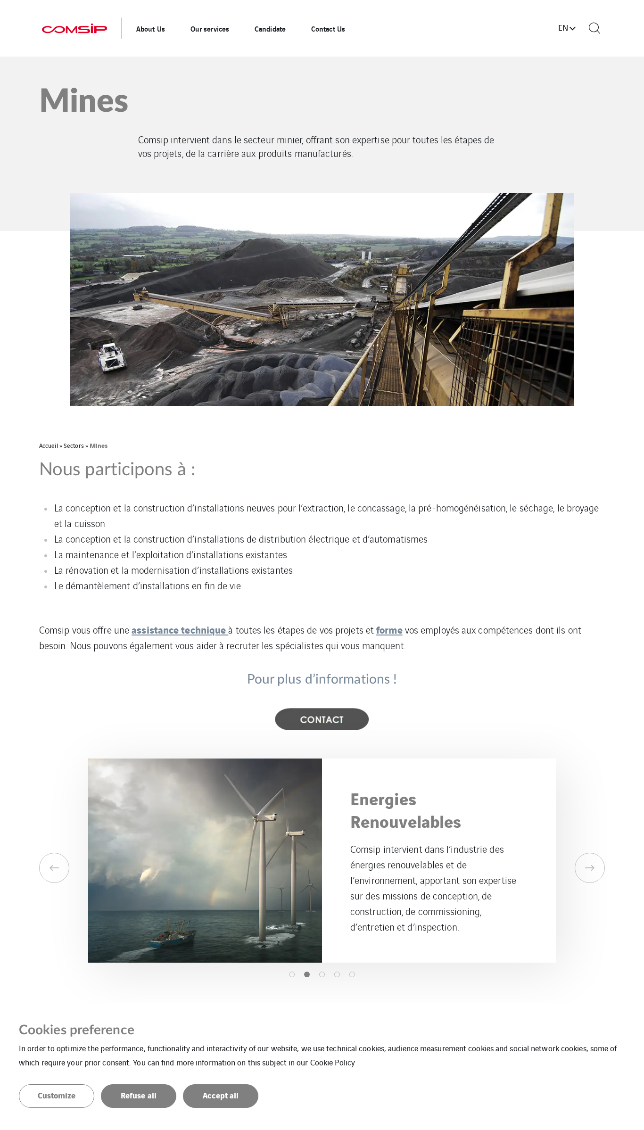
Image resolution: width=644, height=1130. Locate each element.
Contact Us (328, 28)
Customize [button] (57, 1095)
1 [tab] (292, 974)
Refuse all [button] (139, 1095)
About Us (150, 28)
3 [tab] (322, 974)
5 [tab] (352, 974)
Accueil (48, 445)
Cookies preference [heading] (76, 1030)
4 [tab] (337, 974)
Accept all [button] (221, 1095)
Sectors (74, 445)
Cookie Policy (332, 1062)
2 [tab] (307, 974)
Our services (209, 28)
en (563, 27)
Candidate (270, 28)
